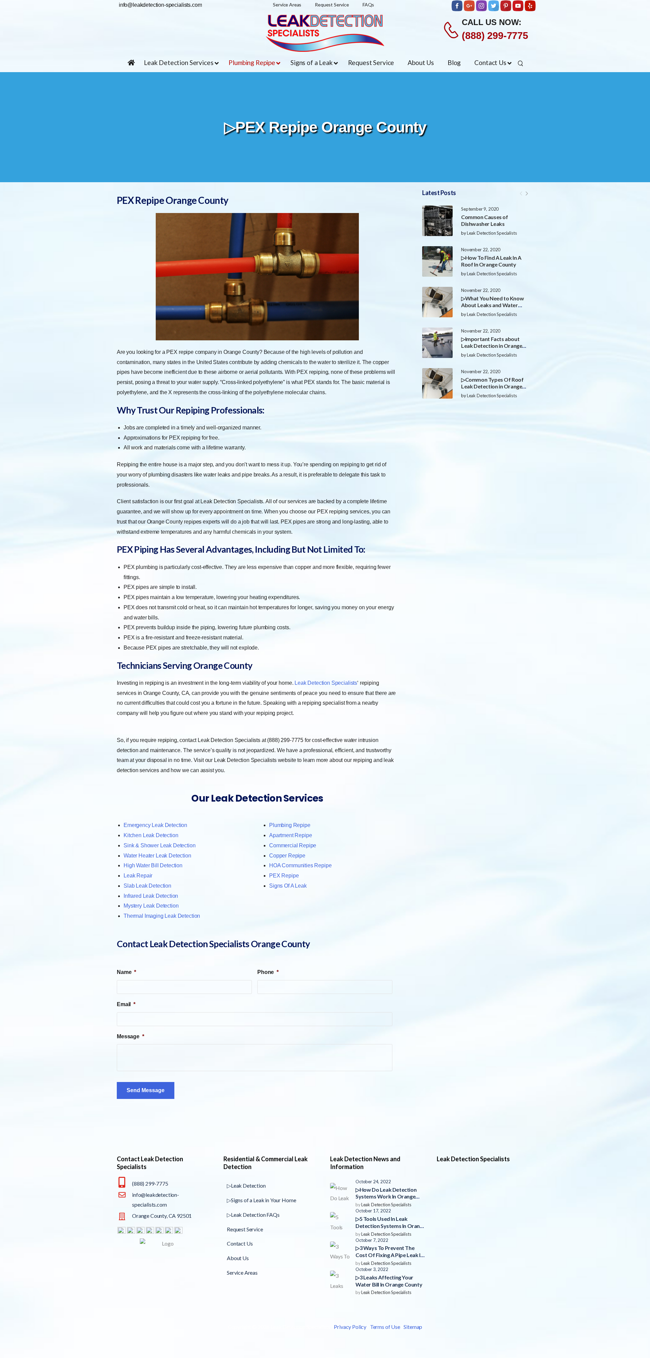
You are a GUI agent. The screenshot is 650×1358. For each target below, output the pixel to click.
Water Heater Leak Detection (157, 855)
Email (126, 1004)
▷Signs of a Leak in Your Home (261, 1200)
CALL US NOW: (491, 22)
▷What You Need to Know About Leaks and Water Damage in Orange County (492, 305)
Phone (268, 972)
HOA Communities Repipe (300, 865)
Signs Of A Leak (288, 886)
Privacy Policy (350, 1326)
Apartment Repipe (290, 835)
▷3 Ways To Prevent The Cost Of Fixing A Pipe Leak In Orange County (389, 1255)
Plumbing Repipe (289, 825)
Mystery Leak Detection (151, 906)
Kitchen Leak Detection (151, 835)
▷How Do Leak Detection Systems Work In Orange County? (385, 1196)
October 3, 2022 (371, 1269)
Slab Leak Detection (147, 886)
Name (126, 972)
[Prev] (521, 193)
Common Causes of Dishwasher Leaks (484, 220)
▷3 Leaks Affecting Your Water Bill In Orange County (388, 1281)
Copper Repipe (287, 855)
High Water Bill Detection (153, 865)
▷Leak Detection (246, 1185)
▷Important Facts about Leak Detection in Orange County (491, 346)
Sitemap (413, 1326)
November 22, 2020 (480, 249)
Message (130, 1036)
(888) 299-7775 (495, 35)
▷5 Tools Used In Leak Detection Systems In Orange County (390, 1225)
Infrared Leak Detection (151, 896)
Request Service (245, 1229)
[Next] (526, 193)
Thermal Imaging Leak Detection (162, 916)
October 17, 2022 (373, 1210)
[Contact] (452, 30)
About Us (238, 1258)
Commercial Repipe (292, 845)
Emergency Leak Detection (155, 825)
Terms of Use (385, 1326)
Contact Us (240, 1243)
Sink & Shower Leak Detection (160, 845)
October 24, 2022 (373, 1181)
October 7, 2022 (371, 1240)
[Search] (521, 63)
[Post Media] (437, 221)
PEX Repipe (284, 875)
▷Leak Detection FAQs (253, 1214)
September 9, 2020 (480, 209)
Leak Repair (138, 875)
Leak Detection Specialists (492, 233)
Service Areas (242, 1272)
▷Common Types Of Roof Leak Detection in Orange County (492, 386)
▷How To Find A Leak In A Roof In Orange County (491, 261)
